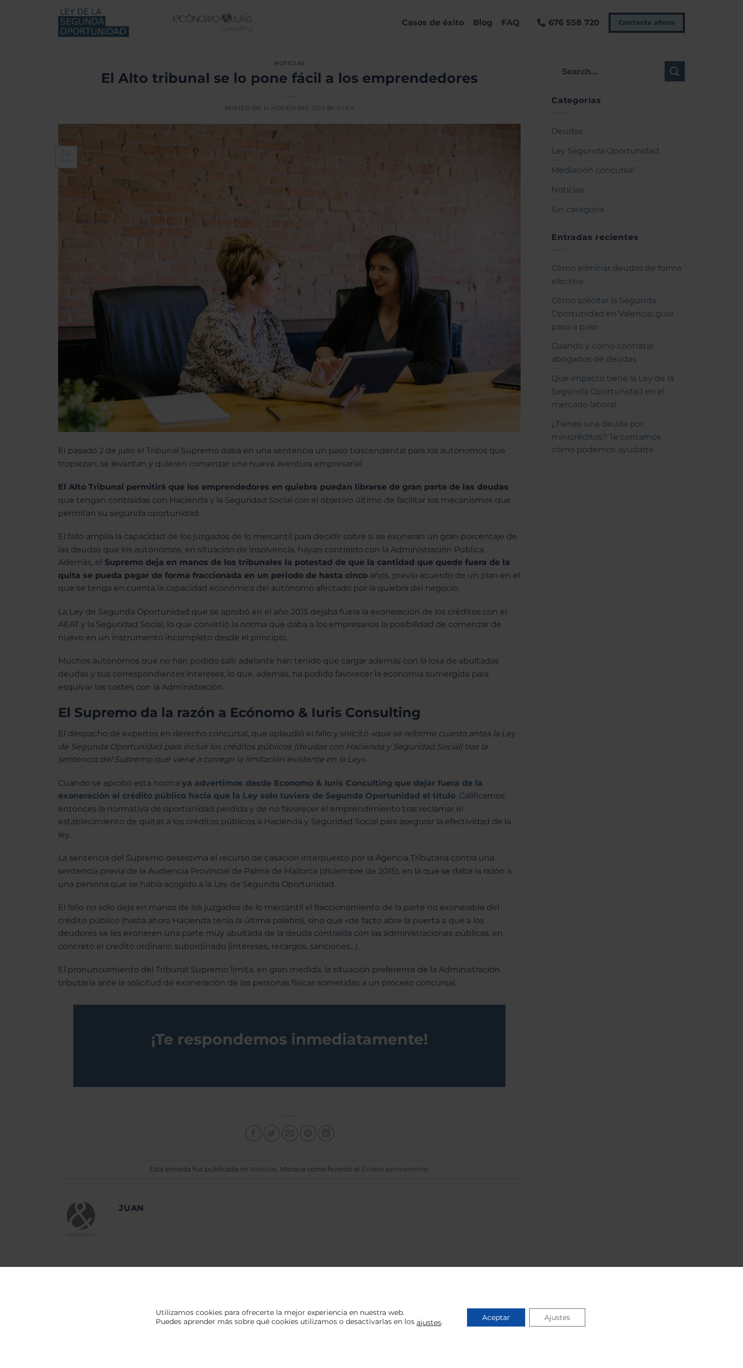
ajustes (428, 1322)
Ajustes (557, 1317)
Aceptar (496, 1317)
